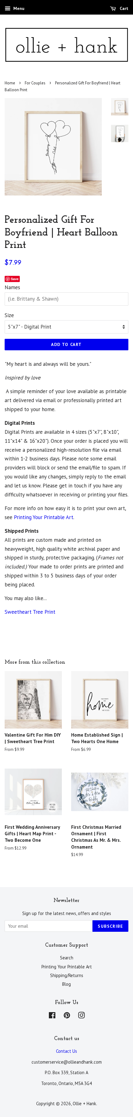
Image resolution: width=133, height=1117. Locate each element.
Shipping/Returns (66, 975)
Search (66, 958)
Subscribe (110, 926)
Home (10, 83)
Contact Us (66, 1051)
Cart (123, 8)
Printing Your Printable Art (43, 517)
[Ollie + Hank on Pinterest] (66, 1016)
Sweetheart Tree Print (30, 611)
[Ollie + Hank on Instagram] (81, 1016)
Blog (66, 984)
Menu (18, 8)
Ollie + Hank (84, 1103)
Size (9, 315)
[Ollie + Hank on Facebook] (52, 1016)
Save (15, 278)
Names (12, 287)
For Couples (35, 83)
